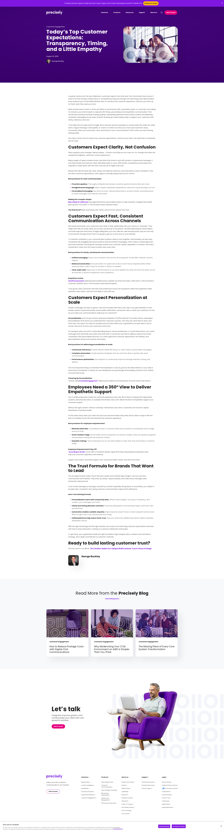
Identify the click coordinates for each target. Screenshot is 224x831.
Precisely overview (127, 798)
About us (125, 777)
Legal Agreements (167, 807)
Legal (164, 777)
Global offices (126, 788)
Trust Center (125, 814)
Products (116, 12)
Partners (124, 785)
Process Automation (87, 791)
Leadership (125, 791)
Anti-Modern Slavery (128, 807)
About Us (153, 12)
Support (142, 12)
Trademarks (165, 801)
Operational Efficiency (88, 795)
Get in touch (170, 12)
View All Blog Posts (112, 599)
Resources (129, 12)
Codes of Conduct (127, 804)
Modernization (85, 782)
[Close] (221, 826)
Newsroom (125, 795)
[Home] (54, 13)
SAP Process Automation (108, 803)
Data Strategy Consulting (109, 790)
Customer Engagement (88, 798)
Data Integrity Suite (107, 782)
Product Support (147, 788)
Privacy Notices (166, 782)
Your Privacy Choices (171, 788)
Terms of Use (166, 798)
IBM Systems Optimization (105, 794)
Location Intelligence (87, 785)
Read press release (150, 3)
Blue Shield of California (78, 202)
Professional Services (148, 782)
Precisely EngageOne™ (88, 381)
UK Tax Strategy (126, 810)
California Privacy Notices (169, 785)
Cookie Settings (166, 795)
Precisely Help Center (148, 785)
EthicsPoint (125, 801)
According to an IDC (77, 452)
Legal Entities (166, 804)
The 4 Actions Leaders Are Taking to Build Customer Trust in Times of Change (120, 548)
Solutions (104, 12)
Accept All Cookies (179, 826)
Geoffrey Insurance (76, 281)
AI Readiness (85, 788)
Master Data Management (105, 799)
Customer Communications (106, 786)
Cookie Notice (166, 791)
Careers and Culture (128, 782)
